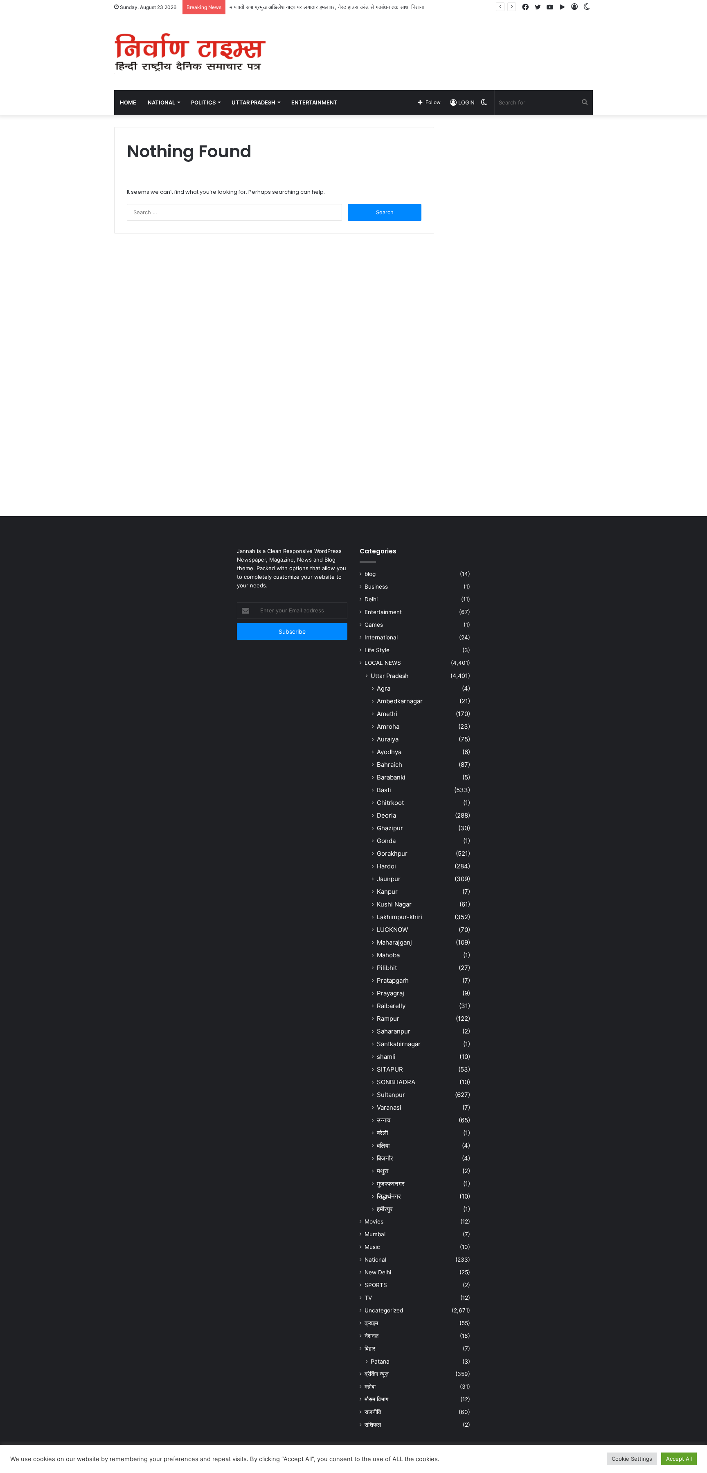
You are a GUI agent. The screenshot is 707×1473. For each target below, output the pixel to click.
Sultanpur (391, 1095)
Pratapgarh (393, 980)
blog (370, 574)
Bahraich (389, 764)
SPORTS (376, 1285)
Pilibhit (387, 968)
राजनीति (373, 1412)
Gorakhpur (392, 853)
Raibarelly (391, 1006)
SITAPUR (390, 1069)
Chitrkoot (390, 803)
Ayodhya (389, 752)
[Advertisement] (435, 41)
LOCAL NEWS (383, 662)
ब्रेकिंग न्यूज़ (377, 1374)
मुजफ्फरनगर (391, 1183)
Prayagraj (390, 993)
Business (376, 586)
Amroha (388, 726)
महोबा (370, 1386)
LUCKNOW (392, 930)
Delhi (371, 599)
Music (372, 1247)
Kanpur (387, 891)
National (375, 1259)
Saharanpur (393, 1031)
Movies (374, 1221)
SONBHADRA (396, 1082)
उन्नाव (383, 1120)
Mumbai (375, 1234)
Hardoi (386, 866)
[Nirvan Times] (190, 53)
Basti (384, 790)
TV (368, 1297)
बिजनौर (385, 1158)
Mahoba (388, 955)
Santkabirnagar (399, 1044)
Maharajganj (394, 942)
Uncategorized (384, 1310)
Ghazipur (390, 828)
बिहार (370, 1348)
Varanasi (389, 1107)
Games (374, 624)
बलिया (383, 1145)
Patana (380, 1361)
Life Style (377, 650)
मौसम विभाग (376, 1399)
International (381, 637)
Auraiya (388, 739)
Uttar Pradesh (389, 675)
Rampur (388, 1018)
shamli (386, 1057)
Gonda (386, 841)
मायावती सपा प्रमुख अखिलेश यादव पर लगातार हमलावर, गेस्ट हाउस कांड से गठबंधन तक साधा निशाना (327, 7)
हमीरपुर (385, 1209)
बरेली (382, 1133)
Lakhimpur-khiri (399, 917)
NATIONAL (161, 102)
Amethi (387, 714)
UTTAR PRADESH (253, 102)
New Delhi (378, 1272)
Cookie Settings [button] (632, 1458)
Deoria (386, 815)
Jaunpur (389, 879)
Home (128, 102)
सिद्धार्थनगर (389, 1196)
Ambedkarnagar (400, 701)
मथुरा (382, 1171)
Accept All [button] (679, 1458)
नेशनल (371, 1335)
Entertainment (383, 612)
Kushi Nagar (394, 904)
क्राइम (371, 1323)
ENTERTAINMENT (314, 102)
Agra (383, 688)
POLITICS (203, 102)
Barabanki (391, 777)
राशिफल (373, 1424)
